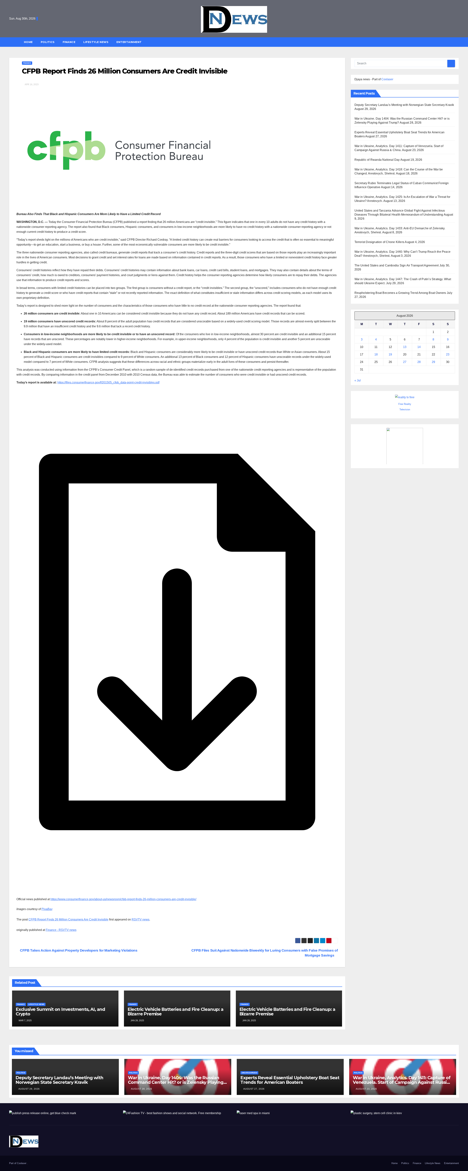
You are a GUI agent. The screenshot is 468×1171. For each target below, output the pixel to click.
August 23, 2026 (366, 1089)
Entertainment (129, 42)
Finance (69, 42)
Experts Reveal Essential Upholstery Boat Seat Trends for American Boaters (289, 1080)
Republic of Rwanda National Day (377, 159)
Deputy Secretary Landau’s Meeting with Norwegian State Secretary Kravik (404, 104)
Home (28, 42)
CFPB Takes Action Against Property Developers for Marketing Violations (78, 950)
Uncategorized (249, 1073)
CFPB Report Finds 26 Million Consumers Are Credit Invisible (68, 919)
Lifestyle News (95, 42)
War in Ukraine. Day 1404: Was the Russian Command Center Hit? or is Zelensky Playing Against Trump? (175, 1082)
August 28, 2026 (141, 1089)
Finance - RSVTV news (61, 929)
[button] (458, 42)
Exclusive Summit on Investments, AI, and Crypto (60, 1011)
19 (390, 354)
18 (376, 354)
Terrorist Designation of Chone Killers (379, 242)
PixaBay (46, 909)
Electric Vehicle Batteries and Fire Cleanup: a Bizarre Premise (175, 1011)
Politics (48, 42)
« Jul (357, 380)
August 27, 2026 (254, 1089)
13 (404, 347)
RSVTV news (140, 919)
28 (419, 362)
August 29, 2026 (29, 1089)
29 (433, 362)
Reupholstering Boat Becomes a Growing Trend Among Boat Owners (400, 292)
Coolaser (387, 79)
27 (404, 362)
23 (447, 354)
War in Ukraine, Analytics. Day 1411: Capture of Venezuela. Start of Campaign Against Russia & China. (401, 1082)
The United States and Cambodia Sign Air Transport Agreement (396, 265)
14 (419, 347)
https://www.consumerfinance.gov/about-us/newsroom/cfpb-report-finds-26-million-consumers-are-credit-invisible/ (123, 899)
